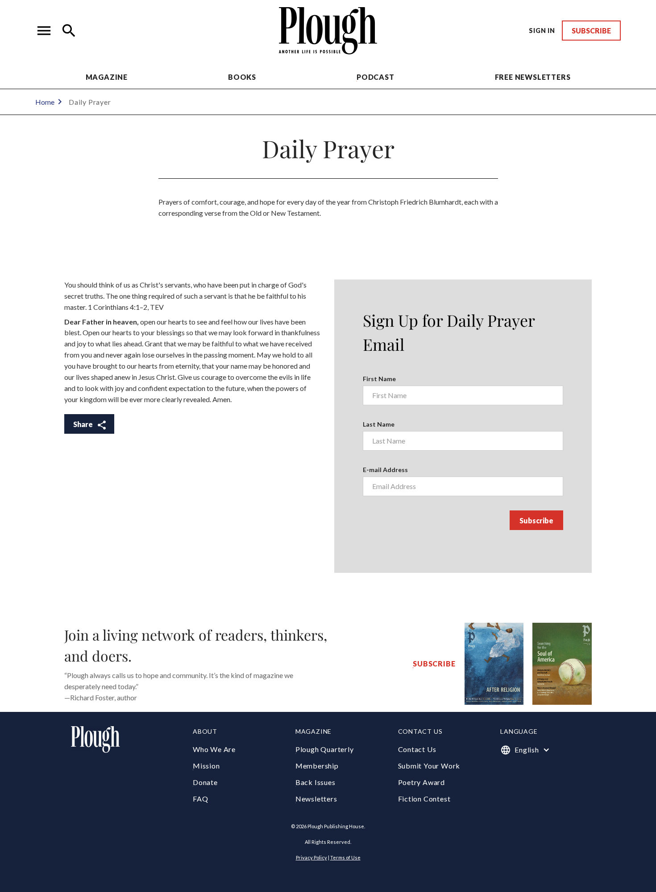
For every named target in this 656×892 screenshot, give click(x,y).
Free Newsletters (533, 77)
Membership (317, 765)
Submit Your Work (429, 765)
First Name (379, 378)
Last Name (378, 424)
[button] (44, 31)
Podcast (375, 77)
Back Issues (315, 782)
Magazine (107, 77)
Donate (205, 782)
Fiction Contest (424, 798)
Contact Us (417, 749)
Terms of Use (345, 857)
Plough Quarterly (324, 749)
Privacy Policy (311, 857)
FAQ (200, 798)
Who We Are (214, 749)
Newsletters (316, 798)
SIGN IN (542, 30)
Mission (206, 765)
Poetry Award (421, 782)
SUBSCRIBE (591, 30)
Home (44, 102)
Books (242, 77)
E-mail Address (385, 469)
